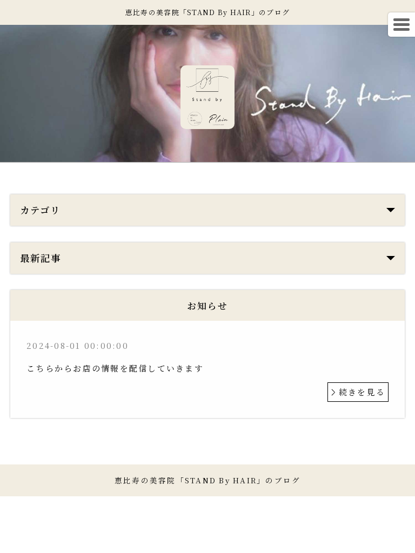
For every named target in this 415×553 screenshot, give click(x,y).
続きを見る (362, 391)
